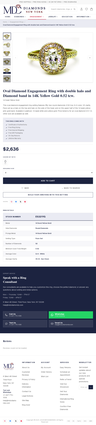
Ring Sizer (26, 405)
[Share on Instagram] (11, 201)
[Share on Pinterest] (25, 201)
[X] (16, 421)
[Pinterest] (21, 421)
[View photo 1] (7, 36)
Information (82, 17)
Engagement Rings (17, 22)
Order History (46, 372)
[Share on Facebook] (16, 201)
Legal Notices (27, 396)
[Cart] (91, 9)
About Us (26, 367)
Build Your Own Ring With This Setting (48, 195)
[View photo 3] (7, 53)
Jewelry (52, 17)
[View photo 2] (7, 45)
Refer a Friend (65, 379)
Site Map (25, 400)
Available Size (8, 168)
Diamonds (19, 17)
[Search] (74, 9)
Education (67, 17)
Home (7, 17)
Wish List (44, 376)
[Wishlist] (86, 9)
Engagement (36, 17)
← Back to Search (71, 188)
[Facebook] (10, 421)
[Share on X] (20, 201)
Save (26, 188)
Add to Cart (48, 181)
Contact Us (26, 391)
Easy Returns (65, 367)
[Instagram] (4, 421)
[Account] (81, 9)
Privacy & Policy (28, 379)
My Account (46, 367)
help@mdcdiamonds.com (13, 305)
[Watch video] (7, 62)
